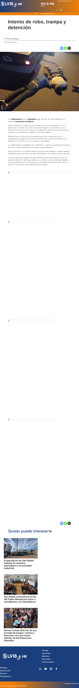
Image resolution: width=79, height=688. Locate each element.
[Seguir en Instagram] (51, 669)
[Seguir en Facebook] (56, 669)
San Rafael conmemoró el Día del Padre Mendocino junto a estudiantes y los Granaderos (20, 599)
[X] (69, 48)
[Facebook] (61, 48)
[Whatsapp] (65, 48)
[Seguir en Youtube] (45, 669)
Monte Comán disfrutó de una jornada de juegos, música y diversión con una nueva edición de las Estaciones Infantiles (20, 635)
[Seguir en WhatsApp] (40, 669)
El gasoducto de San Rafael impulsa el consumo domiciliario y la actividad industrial (19, 564)
